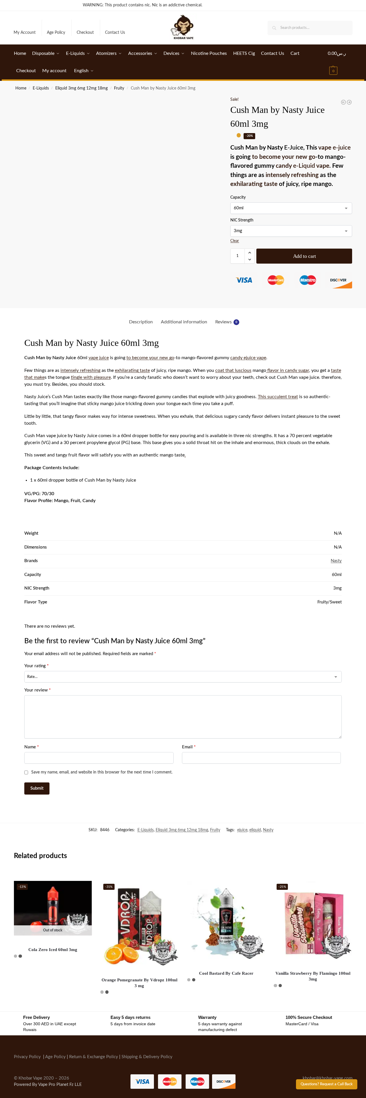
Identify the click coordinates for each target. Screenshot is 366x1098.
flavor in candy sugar (287, 370)
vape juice (99, 357)
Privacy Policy (27, 1057)
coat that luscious (233, 370)
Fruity (119, 88)
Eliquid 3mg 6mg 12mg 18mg (81, 88)
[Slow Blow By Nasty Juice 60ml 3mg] (343, 102)
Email (189, 747)
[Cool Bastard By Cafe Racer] (226, 920)
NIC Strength (241, 220)
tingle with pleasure (91, 377)
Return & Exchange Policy (93, 1057)
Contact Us (115, 33)
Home (20, 88)
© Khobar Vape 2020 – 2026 (41, 1078)
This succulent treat (278, 396)
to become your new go (283, 157)
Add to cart (304, 256)
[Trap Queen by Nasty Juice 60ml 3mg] (349, 102)
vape (334, 148)
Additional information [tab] (184, 322)
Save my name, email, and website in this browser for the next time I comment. (101, 772)
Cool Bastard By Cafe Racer (226, 973)
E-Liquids (41, 88)
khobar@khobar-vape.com (327, 1078)
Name (31, 747)
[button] (340, 62)
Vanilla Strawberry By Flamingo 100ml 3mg (312, 976)
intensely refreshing (292, 175)
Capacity (238, 197)
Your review (37, 690)
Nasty (336, 561)
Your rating (36, 666)
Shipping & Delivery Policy (147, 1057)
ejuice (242, 830)
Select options (52, 970)
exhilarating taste (253, 184)
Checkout (85, 33)
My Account (25, 33)
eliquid (255, 830)
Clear (234, 241)
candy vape (302, 166)
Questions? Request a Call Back (327, 1084)
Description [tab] (141, 322)
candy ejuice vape (248, 357)
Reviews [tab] (226, 322)
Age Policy (56, 33)
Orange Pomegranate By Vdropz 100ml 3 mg (139, 983)
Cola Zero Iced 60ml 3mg (52, 949)
